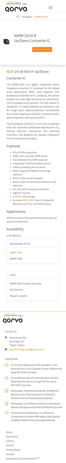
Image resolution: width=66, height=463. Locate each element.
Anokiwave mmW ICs (21, 4)
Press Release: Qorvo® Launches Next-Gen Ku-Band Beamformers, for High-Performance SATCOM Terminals (35, 381)
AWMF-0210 (41, 16)
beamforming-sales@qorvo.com (26, 349)
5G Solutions (16, 289)
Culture (10, 440)
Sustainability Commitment (23, 458)
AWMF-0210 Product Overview (25, 283)
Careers (10, 445)
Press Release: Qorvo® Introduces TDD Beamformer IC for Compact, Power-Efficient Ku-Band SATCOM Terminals (37, 368)
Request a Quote (18, 295)
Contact (10, 454)
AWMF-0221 (28, 200)
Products (27, 16)
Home (9, 432)
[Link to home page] (33, 319)
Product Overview (42, 49)
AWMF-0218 (16, 258)
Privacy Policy (13, 449)
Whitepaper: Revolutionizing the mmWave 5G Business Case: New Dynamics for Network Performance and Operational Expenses (35, 394)
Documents (12, 436)
